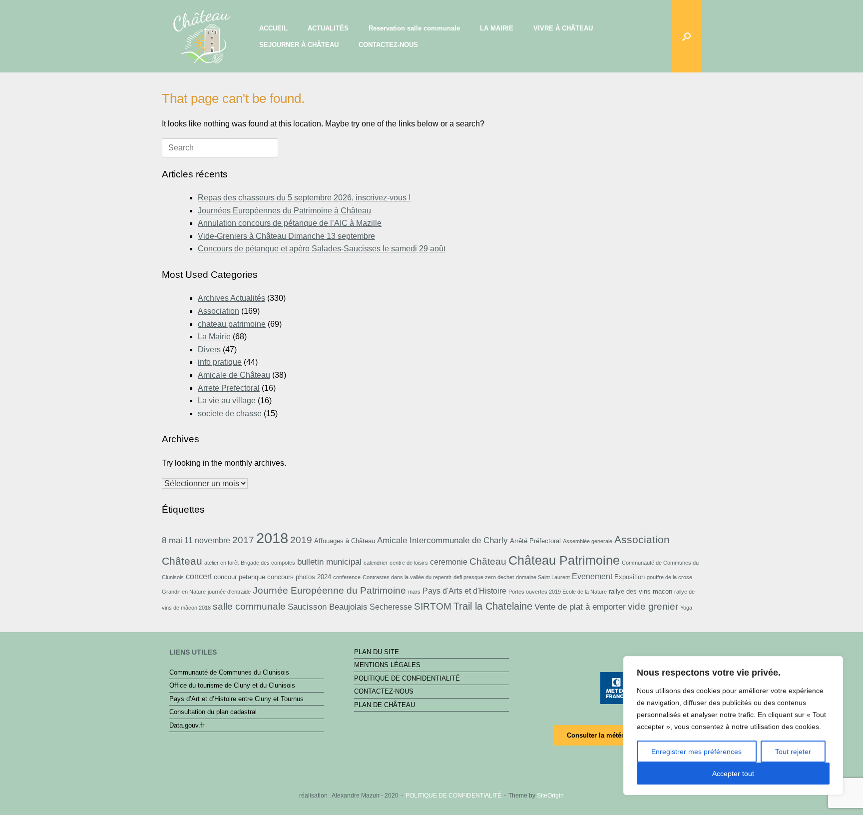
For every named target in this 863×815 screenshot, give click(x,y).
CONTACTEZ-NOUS (388, 44)
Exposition (629, 577)
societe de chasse (230, 413)
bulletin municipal (329, 562)
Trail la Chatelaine (492, 606)
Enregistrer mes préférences (696, 752)
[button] (686, 36)
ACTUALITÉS (328, 28)
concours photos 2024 (299, 577)
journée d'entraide (229, 592)
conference (347, 577)
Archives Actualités (231, 298)
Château (487, 561)
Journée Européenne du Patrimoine (329, 590)
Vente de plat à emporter (580, 607)
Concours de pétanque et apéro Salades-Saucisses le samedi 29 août (321, 248)
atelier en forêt (221, 563)
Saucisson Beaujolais (328, 607)
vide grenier (653, 606)
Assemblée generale (587, 541)
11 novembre (207, 540)
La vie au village (227, 400)
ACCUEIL (273, 28)
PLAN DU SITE (376, 652)
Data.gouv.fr (186, 725)
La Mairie (214, 336)
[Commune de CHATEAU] (202, 35)
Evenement (592, 576)
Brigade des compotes (268, 563)
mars (414, 592)
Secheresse (391, 607)
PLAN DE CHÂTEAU (384, 705)
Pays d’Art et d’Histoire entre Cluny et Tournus (236, 699)
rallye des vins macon (640, 591)
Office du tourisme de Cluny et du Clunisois (232, 685)
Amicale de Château (234, 375)
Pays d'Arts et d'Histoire (464, 591)
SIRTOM (432, 606)
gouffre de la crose (669, 577)
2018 (272, 538)
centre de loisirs (409, 563)
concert (199, 576)
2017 (243, 540)
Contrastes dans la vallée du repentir (407, 577)
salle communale (249, 606)
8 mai (172, 540)
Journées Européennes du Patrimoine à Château (284, 210)
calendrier (376, 563)
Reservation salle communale (414, 28)
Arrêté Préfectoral (535, 541)
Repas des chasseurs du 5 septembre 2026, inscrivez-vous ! (304, 197)
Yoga (686, 608)
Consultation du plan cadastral (213, 712)
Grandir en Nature (184, 592)
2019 (301, 540)
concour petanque (239, 577)
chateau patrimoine (232, 324)
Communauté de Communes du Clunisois (229, 672)
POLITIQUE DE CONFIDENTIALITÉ (407, 678)
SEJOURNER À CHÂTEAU (299, 44)
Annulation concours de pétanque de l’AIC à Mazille (290, 223)
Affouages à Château (344, 541)
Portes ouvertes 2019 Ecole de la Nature (557, 592)
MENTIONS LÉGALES (387, 665)
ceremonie (448, 562)
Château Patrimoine (564, 560)
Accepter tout (733, 774)
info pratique (220, 362)
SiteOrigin (550, 796)
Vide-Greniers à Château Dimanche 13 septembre (286, 236)
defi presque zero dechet (483, 577)
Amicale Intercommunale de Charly (442, 540)
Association (218, 311)
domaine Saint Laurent (543, 577)
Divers (209, 349)
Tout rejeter (793, 752)
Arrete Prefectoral (229, 388)
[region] (733, 725)
